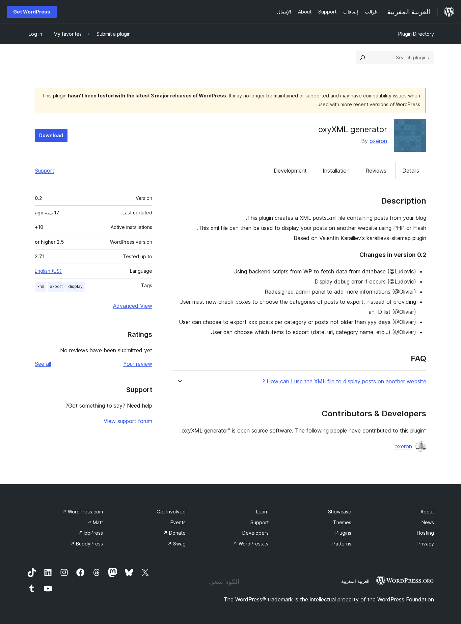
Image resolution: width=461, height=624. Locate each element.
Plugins (343, 533)
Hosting (425, 533)
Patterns (341, 543)
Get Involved (171, 511)
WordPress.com (82, 511)
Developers (255, 533)
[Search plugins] (362, 57)
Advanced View (132, 305)
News (428, 522)
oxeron (378, 141)
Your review (137, 363)
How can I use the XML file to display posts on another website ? (344, 381)
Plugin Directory (416, 34)
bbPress (91, 533)
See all (43, 363)
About (427, 511)
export (56, 286)
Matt (95, 522)
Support (44, 170)
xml (40, 286)
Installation (336, 170)
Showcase (339, 511)
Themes (342, 522)
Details (410, 170)
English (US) (48, 271)
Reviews (375, 170)
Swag (176, 543)
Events (178, 522)
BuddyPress (86, 543)
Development (290, 170)
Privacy (425, 543)
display (75, 286)
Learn (262, 511)
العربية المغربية (355, 581)
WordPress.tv (251, 543)
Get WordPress (31, 11)
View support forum (128, 421)
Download (51, 135)
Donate (174, 533)
